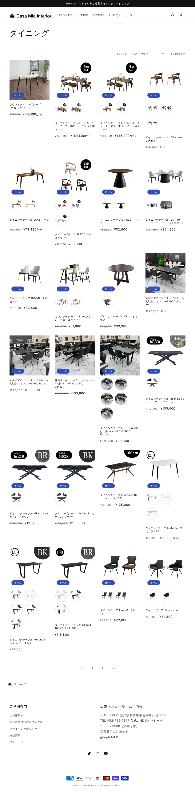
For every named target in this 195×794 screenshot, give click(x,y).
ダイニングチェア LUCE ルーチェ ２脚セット (165, 139)
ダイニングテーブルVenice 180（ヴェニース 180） (118, 496)
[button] (67, 15)
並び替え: (122, 53)
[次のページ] (113, 668)
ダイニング (21, 683)
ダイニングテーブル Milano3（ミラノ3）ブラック (74, 515)
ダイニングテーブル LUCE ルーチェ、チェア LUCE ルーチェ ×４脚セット (120, 126)
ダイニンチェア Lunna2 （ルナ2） (118, 612)
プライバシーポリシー (23, 728)
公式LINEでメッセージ (146, 720)
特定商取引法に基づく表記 (26, 722)
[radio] (61, 108)
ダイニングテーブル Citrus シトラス (119, 318)
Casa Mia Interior (91, 785)
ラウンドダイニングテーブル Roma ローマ (26, 106)
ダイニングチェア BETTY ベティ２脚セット (74, 236)
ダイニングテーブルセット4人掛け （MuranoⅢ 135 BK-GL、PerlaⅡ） (119, 431)
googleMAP (109, 737)
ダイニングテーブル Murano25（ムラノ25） (164, 530)
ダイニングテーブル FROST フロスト (119, 221)
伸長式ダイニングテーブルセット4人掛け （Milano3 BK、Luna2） (74, 383)
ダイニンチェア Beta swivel (162, 610)
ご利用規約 (16, 715)
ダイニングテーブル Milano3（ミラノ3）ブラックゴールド (165, 400)
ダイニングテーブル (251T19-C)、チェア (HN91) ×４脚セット (164, 221)
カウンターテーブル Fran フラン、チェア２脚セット (73, 318)
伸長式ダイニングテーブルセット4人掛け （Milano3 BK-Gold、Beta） (164, 301)
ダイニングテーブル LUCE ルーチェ (29, 221)
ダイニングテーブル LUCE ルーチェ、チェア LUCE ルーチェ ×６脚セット (75, 126)
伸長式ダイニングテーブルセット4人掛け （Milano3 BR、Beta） (29, 382)
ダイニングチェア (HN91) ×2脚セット (28, 300)
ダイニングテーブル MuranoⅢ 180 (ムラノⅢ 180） (73, 626)
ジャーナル (16, 742)
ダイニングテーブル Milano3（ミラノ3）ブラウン (29, 515)
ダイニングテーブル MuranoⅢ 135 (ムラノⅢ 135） (28, 641)
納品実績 (15, 735)
